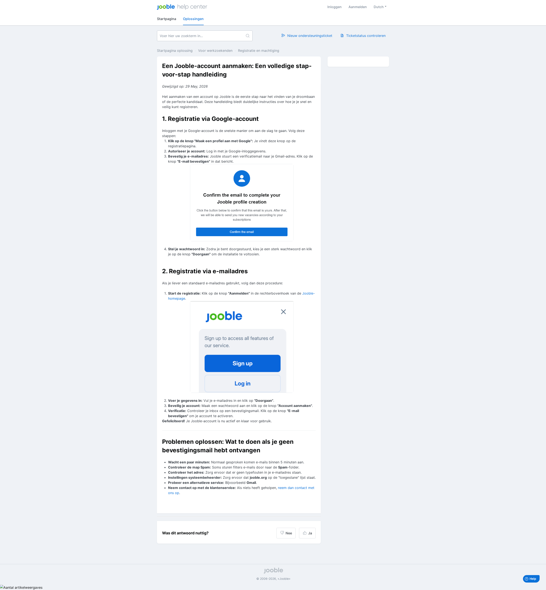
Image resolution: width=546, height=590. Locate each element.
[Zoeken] (247, 36)
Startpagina (166, 19)
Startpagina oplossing (175, 50)
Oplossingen (193, 19)
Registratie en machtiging (258, 50)
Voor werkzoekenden (215, 50)
